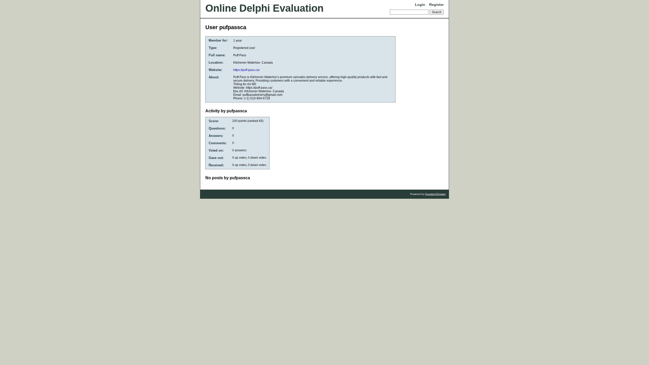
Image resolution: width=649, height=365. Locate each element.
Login (420, 5)
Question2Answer (435, 194)
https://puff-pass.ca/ (246, 70)
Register (436, 5)
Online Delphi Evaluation (264, 8)
